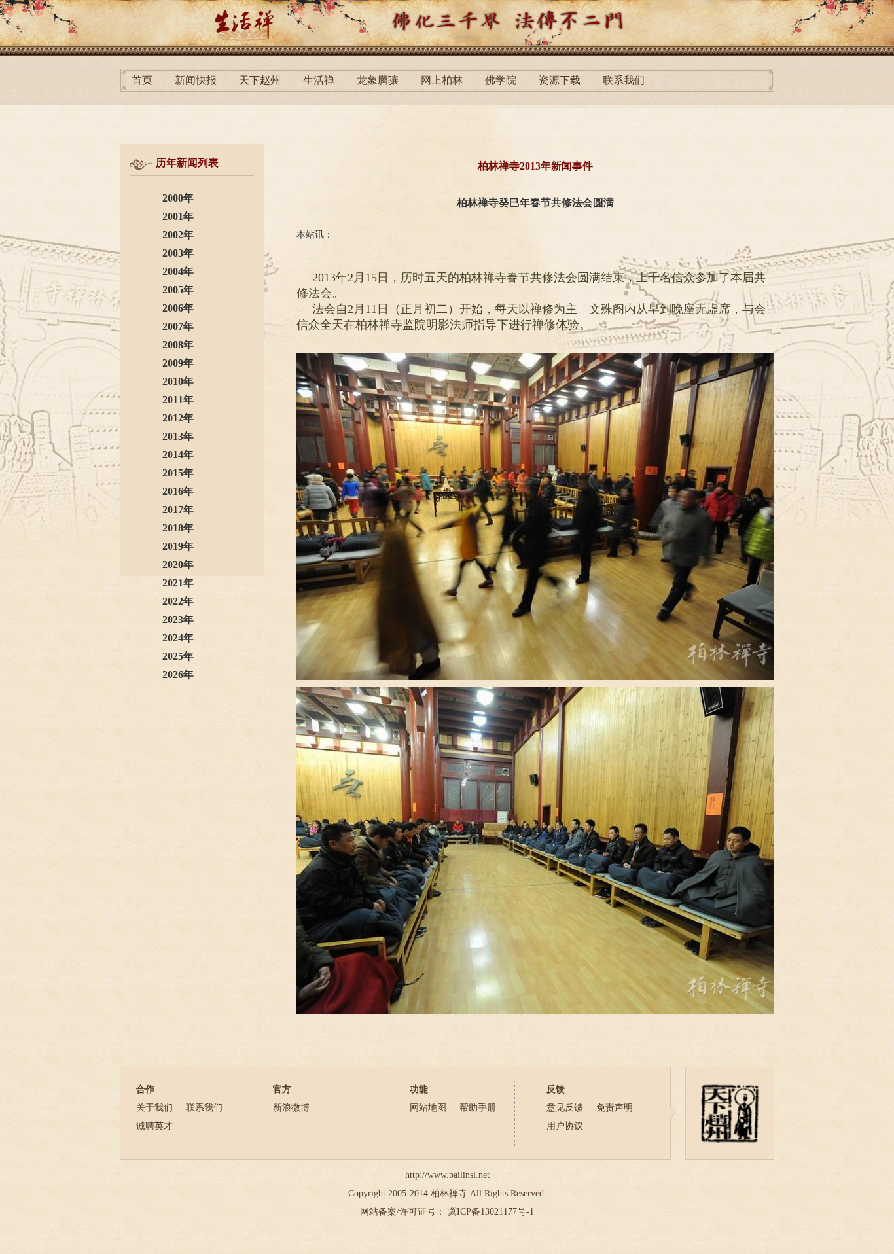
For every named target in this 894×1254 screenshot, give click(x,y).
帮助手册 (477, 1108)
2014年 (178, 454)
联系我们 (624, 80)
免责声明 (614, 1108)
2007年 (178, 326)
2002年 (178, 234)
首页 (142, 80)
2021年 (178, 582)
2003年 (178, 253)
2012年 (178, 417)
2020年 (178, 564)
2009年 (178, 362)
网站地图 (428, 1108)
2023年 (178, 619)
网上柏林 (442, 80)
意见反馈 (564, 1108)
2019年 (178, 546)
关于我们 (154, 1108)
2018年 (178, 527)
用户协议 (564, 1126)
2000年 (178, 198)
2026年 (178, 674)
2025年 (178, 656)
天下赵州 (260, 80)
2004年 (178, 271)
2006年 (178, 308)
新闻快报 (196, 80)
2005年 (178, 289)
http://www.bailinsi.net (447, 1175)
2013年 (178, 436)
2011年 (178, 399)
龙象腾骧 (378, 80)
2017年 (178, 509)
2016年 (178, 491)
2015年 (178, 472)
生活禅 (318, 80)
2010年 (178, 381)
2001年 (178, 216)
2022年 (178, 601)
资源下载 (560, 80)
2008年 (178, 344)
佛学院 (500, 80)
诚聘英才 (154, 1126)
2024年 (178, 637)
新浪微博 (291, 1108)
